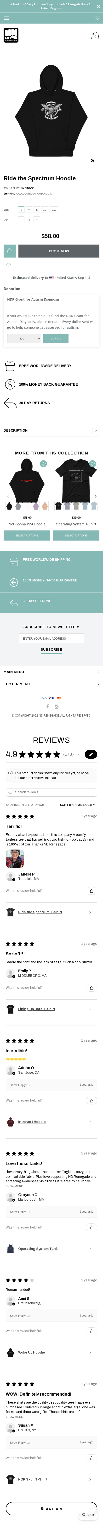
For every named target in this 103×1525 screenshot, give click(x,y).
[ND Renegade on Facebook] (47, 707)
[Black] (9, 506)
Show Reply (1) (20, 1085)
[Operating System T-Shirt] (76, 485)
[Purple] (36, 506)
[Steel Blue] (94, 506)
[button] (78, 754)
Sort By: (67, 805)
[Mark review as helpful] (91, 891)
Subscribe (51, 649)
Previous (7, 496)
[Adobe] (45, 506)
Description (16, 430)
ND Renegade (49, 715)
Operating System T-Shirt (76, 524)
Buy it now (59, 251)
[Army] (76, 506)
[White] (27, 506)
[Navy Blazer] (18, 506)
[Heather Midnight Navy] (67, 506)
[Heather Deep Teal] (85, 506)
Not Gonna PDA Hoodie (27, 524)
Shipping (10, 193)
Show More (14, 1186)
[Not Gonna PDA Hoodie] (27, 485)
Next (95, 496)
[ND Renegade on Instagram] (56, 707)
